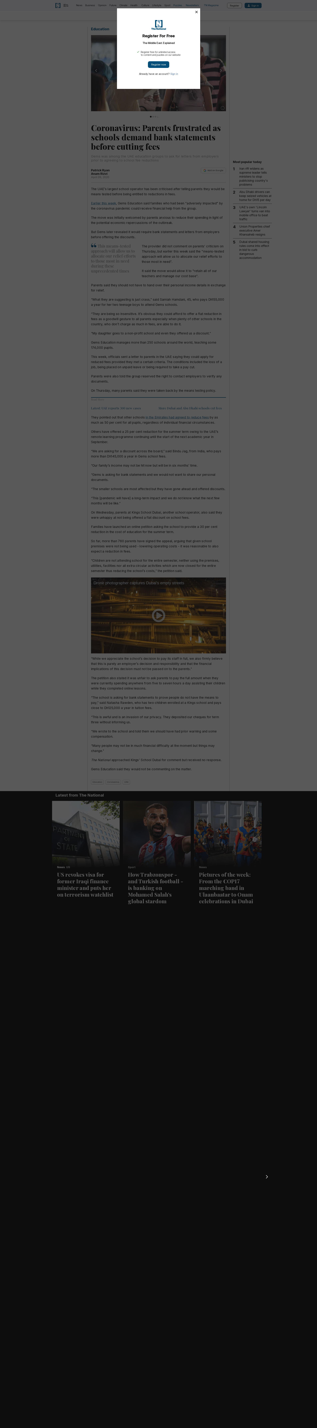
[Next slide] (267, 1177)
